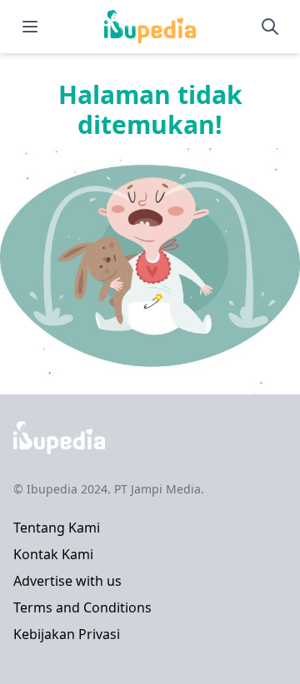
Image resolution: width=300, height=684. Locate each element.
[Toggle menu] (30, 26)
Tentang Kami (56, 527)
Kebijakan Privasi (66, 634)
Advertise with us (67, 581)
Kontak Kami (53, 554)
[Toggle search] (270, 26)
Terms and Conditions (82, 607)
